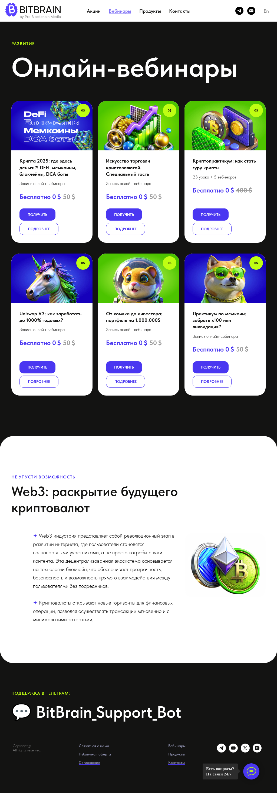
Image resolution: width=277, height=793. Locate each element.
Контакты (179, 11)
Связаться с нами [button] (94, 746)
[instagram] (257, 751)
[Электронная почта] (251, 11)
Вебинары (120, 11)
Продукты (150, 11)
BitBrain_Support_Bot (108, 712)
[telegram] (239, 11)
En (266, 11)
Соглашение (89, 762)
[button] (52, 125)
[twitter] (245, 751)
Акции (94, 11)
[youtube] (233, 751)
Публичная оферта (95, 754)
